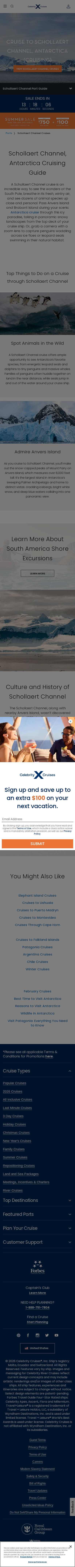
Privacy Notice (26, 1557)
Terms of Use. (54, 1557)
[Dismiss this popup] (70, 721)
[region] (37, 1554)
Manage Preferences (37, 1562)
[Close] (71, 1547)
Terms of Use (23, 828)
